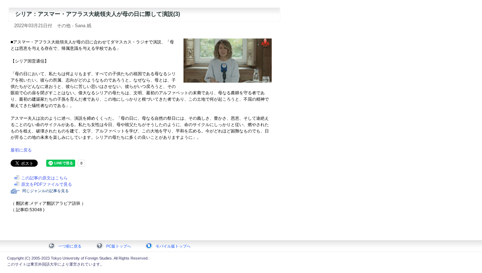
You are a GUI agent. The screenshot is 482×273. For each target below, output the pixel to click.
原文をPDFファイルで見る (46, 184)
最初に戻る (21, 150)
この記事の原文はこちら (44, 178)
